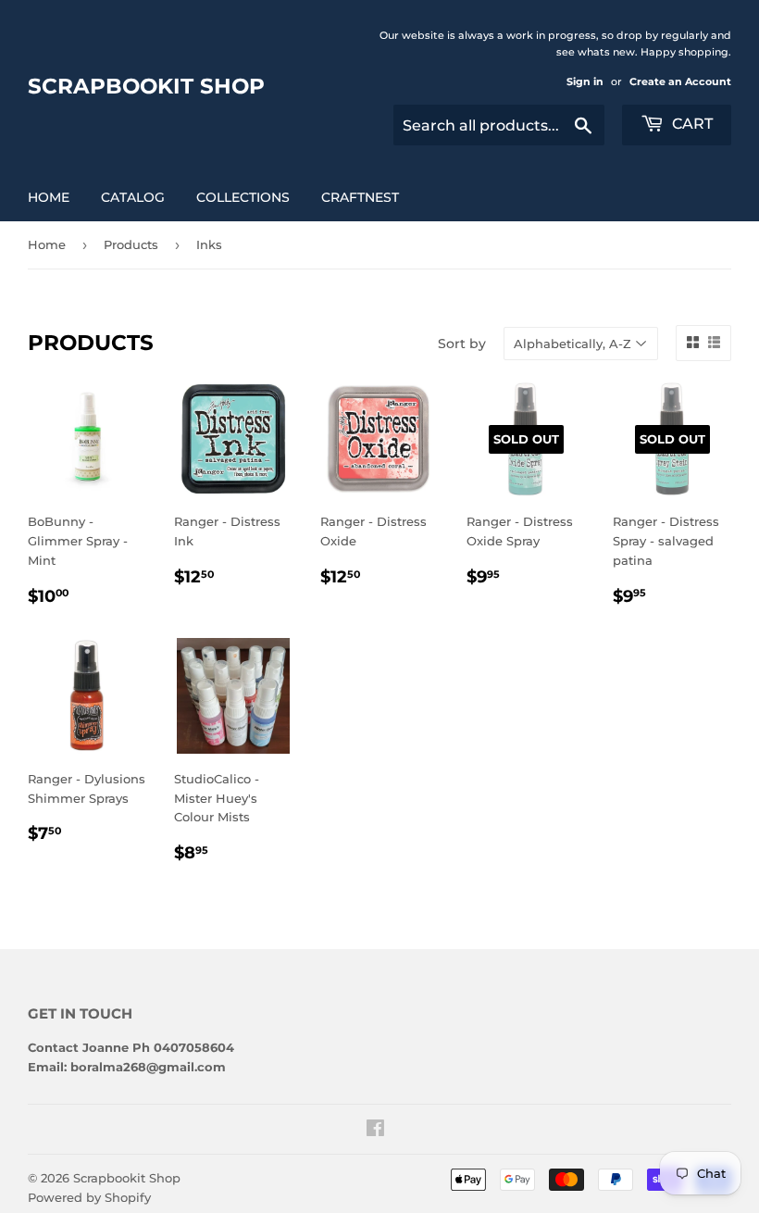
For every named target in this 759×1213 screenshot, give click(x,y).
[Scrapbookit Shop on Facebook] (375, 1130)
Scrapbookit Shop (146, 86)
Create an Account (680, 81)
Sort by (462, 343)
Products (131, 244)
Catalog (133, 197)
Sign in (584, 81)
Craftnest (360, 197)
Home (48, 197)
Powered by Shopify (89, 1197)
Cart (690, 123)
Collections (243, 197)
